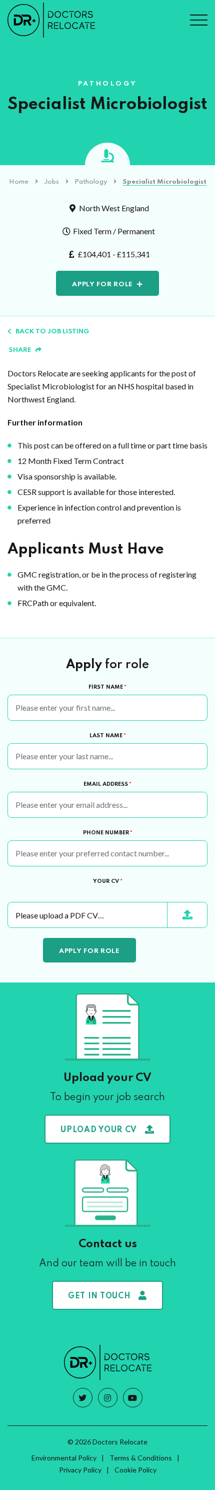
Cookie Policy (135, 1469)
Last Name (108, 736)
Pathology (90, 182)
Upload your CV (98, 1130)
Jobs (51, 182)
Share (20, 350)
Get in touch (99, 1296)
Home (18, 182)
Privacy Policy (80, 1469)
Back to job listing (52, 331)
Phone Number (107, 833)
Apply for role (102, 284)
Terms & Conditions (141, 1457)
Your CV (107, 881)
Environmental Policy (64, 1457)
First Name (107, 687)
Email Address (108, 784)
